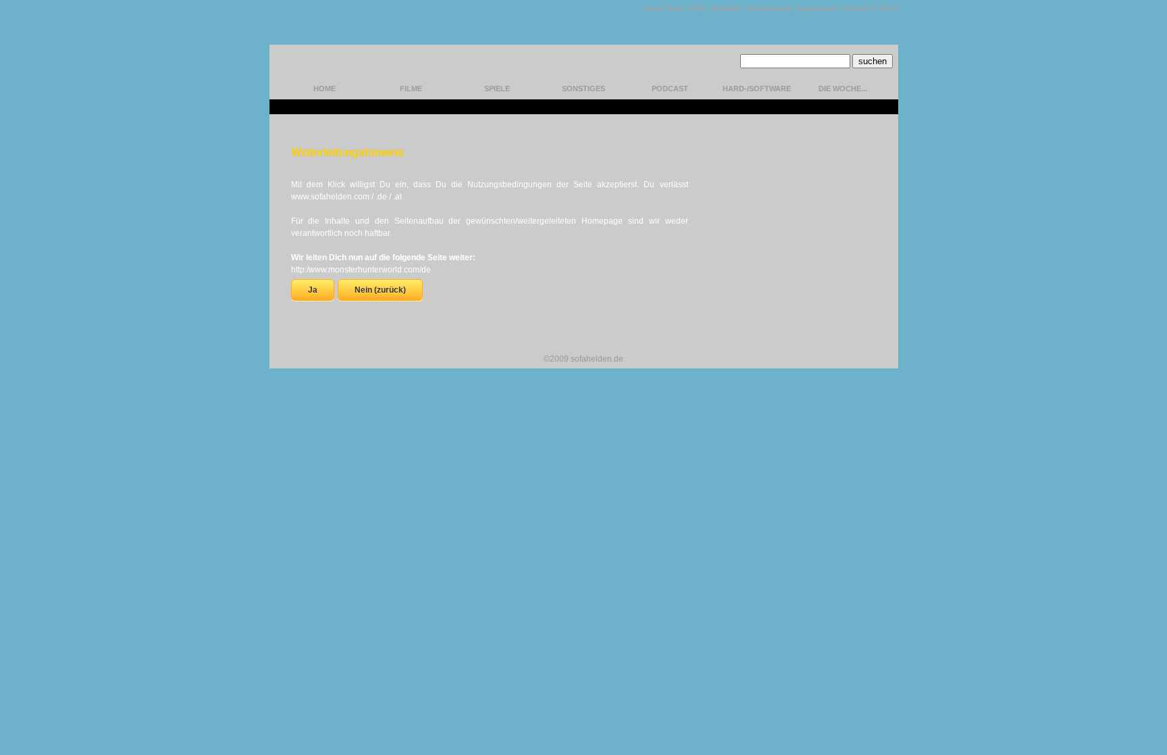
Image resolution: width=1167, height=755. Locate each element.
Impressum (817, 8)
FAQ (698, 8)
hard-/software (757, 88)
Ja (312, 290)
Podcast (670, 88)
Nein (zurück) (380, 290)
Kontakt (726, 8)
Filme (411, 88)
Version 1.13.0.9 (871, 8)
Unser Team (663, 8)
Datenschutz (769, 8)
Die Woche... (843, 88)
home (324, 88)
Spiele (497, 88)
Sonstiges (583, 88)
